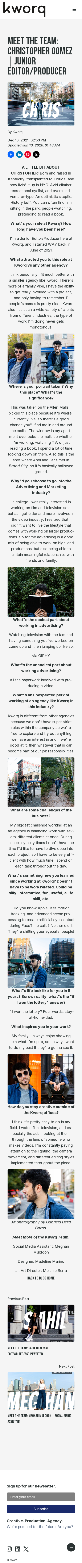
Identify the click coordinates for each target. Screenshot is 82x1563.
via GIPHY (41, 655)
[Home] (24, 9)
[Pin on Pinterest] (27, 154)
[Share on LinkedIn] (19, 154)
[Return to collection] (11, 29)
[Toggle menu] (74, 9)
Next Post (66, 1366)
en (71, 1547)
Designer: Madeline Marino (41, 1261)
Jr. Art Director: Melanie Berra (41, 1270)
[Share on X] (36, 154)
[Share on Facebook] (11, 154)
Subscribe (41, 1509)
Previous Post (18, 1299)
